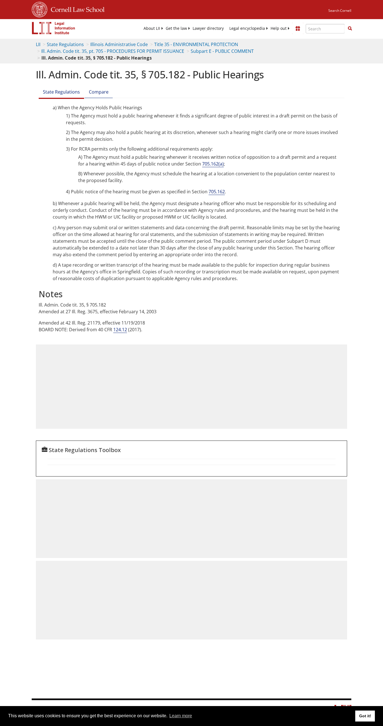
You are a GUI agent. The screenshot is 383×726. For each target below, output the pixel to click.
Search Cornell (339, 10)
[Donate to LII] (297, 28)
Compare (99, 92)
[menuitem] (152, 28)
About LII (152, 28)
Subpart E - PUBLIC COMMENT (222, 51)
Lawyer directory (208, 28)
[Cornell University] (39, 8)
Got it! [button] (365, 716)
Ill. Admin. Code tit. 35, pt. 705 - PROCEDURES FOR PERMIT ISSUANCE (112, 51)
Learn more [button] (180, 715)
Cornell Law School (76, 8)
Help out (279, 28)
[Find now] (350, 28)
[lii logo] (53, 28)
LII (38, 44)
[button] (350, 28)
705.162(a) (213, 164)
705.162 (217, 192)
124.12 (120, 329)
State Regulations (65, 44)
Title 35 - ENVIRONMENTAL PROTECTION (196, 44)
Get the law (176, 28)
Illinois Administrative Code (119, 44)
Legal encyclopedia (247, 28)
